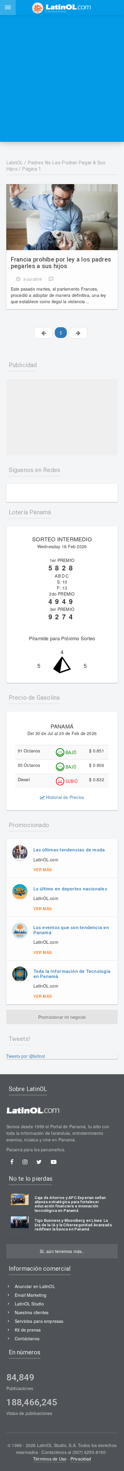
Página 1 (31, 169)
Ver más (42, 869)
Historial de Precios (64, 797)
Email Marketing (30, 1295)
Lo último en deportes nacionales (70, 889)
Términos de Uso (50, 1459)
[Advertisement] (62, 78)
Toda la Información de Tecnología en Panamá (71, 974)
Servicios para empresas (39, 1321)
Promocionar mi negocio (62, 1017)
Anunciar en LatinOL (35, 1286)
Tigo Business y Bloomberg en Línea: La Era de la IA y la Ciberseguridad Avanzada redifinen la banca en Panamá (73, 1224)
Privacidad (80, 1459)
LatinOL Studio (29, 1304)
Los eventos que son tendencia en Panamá (71, 930)
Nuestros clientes (32, 1312)
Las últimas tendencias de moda (69, 850)
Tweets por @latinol (25, 1056)
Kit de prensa (28, 1330)
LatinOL (14, 163)
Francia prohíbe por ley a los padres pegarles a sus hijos (61, 263)
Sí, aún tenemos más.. (62, 1251)
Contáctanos (27, 1338)
